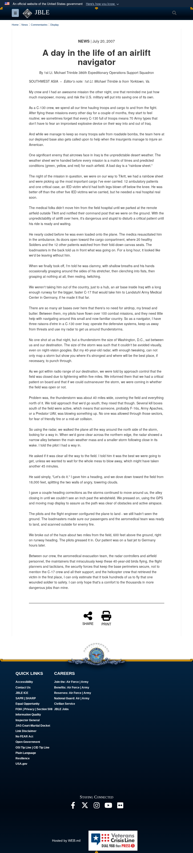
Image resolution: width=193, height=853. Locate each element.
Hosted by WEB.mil (66, 840)
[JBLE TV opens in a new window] (108, 807)
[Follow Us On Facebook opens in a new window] (73, 807)
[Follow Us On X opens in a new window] (85, 807)
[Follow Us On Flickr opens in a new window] (120, 807)
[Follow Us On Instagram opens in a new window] (96, 807)
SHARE (87, 623)
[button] (103, 3)
